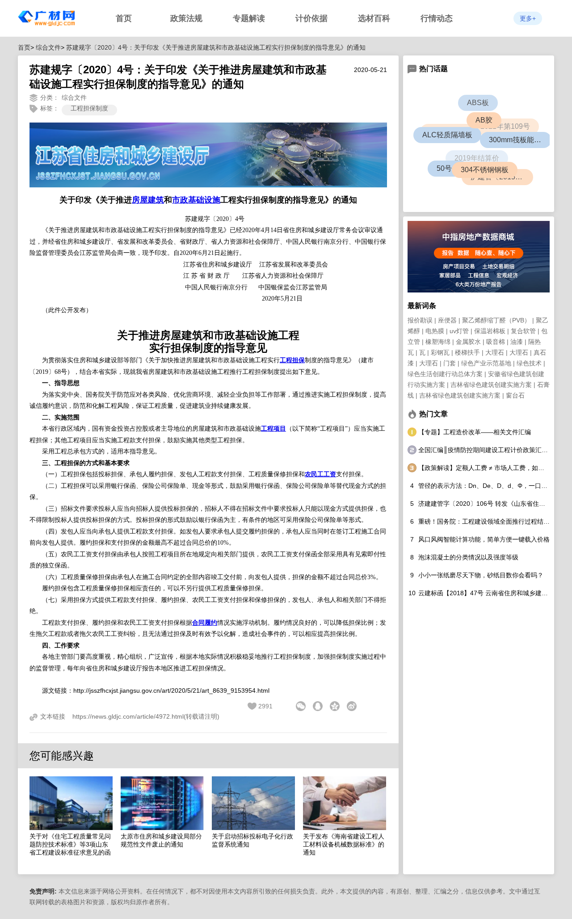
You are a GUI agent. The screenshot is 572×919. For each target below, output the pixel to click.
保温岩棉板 (489, 331)
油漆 (516, 341)
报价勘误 (420, 320)
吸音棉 (495, 341)
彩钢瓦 (440, 352)
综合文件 (48, 47)
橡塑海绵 (437, 341)
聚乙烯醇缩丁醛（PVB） (496, 320)
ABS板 (477, 102)
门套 (449, 363)
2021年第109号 (497, 119)
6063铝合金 (443, 127)
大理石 (494, 352)
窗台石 (515, 395)
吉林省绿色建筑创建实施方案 (491, 384)
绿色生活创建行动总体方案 (445, 373)
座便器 (447, 320)
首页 (124, 18)
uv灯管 (459, 331)
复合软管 (523, 331)
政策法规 (186, 18)
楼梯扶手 (467, 352)
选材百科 (374, 18)
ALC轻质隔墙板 (455, 143)
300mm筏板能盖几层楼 (523, 143)
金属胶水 (468, 341)
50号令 (448, 169)
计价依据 (311, 18)
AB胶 (493, 129)
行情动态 (437, 18)
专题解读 (249, 18)
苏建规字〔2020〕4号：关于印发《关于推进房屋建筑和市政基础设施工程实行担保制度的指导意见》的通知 (216, 47)
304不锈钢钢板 (491, 176)
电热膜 (434, 331)
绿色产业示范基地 (486, 363)
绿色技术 (529, 363)
